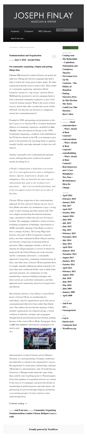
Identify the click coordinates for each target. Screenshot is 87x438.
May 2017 (66, 205)
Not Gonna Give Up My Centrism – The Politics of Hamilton (69, 83)
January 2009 (68, 292)
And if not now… (18, 38)
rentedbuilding (69, 153)
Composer (29, 31)
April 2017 (67, 209)
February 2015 (69, 233)
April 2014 (67, 247)
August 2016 (68, 216)
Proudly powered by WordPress (43, 429)
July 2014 (66, 240)
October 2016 (68, 212)
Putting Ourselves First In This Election (69, 97)
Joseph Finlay (34, 59)
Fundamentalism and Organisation (25, 55)
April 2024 (67, 195)
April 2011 (67, 267)
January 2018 (68, 202)
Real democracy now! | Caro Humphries (69, 170)
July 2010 (66, 278)
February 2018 (69, 198)
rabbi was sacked (17, 324)
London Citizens (32, 413)
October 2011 (68, 264)
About (72, 121)
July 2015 (66, 223)
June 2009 (67, 288)
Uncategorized (69, 310)
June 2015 (67, 226)
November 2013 (69, 254)
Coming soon (68, 55)
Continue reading (18, 403)
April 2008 (67, 295)
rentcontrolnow (69, 125)
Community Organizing (45, 410)
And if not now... (21, 410)
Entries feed (67, 321)
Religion (45, 413)
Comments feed (69, 324)
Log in (65, 318)
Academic (15, 31)
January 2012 (68, 260)
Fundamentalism (17, 413)
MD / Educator (44, 31)
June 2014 (67, 243)
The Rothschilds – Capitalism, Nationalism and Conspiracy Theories (70, 65)
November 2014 (69, 236)
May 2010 (66, 285)
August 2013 (68, 257)
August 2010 (68, 274)
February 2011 (69, 271)
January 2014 (68, 250)
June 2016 (67, 219)
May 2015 (66, 229)
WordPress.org (69, 328)
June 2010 (67, 281)
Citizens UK (14, 75)
